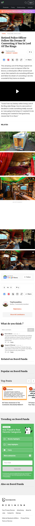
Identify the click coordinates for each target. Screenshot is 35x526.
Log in (31, 2)
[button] (29, 381)
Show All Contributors (17, 314)
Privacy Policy (25, 518)
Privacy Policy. (7, 476)
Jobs (3, 513)
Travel (4, 33)
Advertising (20, 510)
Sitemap (18, 513)
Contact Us (10, 513)
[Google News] (24, 505)
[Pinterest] (9, 505)
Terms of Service (7, 521)
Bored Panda (9, 500)
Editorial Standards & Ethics (10, 518)
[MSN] (21, 505)
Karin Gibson (8, 333)
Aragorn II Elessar (10, 345)
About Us (28, 510)
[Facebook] (3, 505)
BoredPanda (11, 2)
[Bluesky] (15, 505)
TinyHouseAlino (10, 51)
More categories (10, 455)
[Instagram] (6, 505)
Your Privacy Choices (8, 510)
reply (11, 342)
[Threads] (18, 505)
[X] (12, 505)
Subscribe (17, 469)
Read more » (17, 309)
